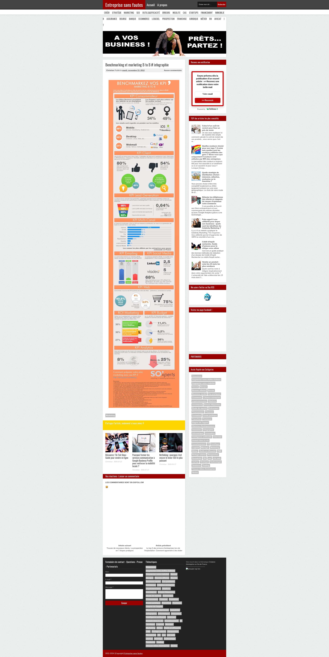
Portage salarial (199, 455)
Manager (205, 448)
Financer (209, 412)
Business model (199, 394)
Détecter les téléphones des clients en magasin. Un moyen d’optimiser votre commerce (212, 200)
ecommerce (197, 405)
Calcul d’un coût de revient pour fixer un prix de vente (211, 128)
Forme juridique (210, 415)
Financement (207, 12)
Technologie (215, 462)
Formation (196, 415)
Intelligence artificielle (202, 437)
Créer (106, 12)
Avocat (217, 18)
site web (217, 458)
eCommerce (144, 18)
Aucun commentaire (173, 70)
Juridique (193, 18)
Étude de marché (199, 408)
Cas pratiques (214, 394)
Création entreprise (211, 397)
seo (209, 458)
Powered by (201, 109)
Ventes (195, 472)
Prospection (168, 18)
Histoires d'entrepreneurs (203, 426)
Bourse (123, 18)
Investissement (198, 444)
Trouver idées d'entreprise (203, 469)
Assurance (112, 18)
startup (195, 462)
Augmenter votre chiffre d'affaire (206, 380)
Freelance (207, 419)
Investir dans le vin (200, 440)
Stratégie (116, 12)
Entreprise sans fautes (124, 4)
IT (208, 444)
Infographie (208, 430)
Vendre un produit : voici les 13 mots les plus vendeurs (211, 264)
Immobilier (196, 430)
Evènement (214, 408)
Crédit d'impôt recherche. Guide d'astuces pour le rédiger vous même (210, 245)
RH (210, 18)
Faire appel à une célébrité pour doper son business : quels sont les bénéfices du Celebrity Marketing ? (211, 223)
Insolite (176, 12)
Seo (138, 12)
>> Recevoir (207, 100)
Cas (184, 12)
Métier (204, 18)
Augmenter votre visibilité (203, 383)
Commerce (196, 397)
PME (219, 451)
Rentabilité (197, 458)
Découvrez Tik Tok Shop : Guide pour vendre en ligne (116, 456)
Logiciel (156, 18)
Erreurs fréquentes (212, 405)
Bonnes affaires (199, 390)
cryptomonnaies (199, 401)
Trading (206, 465)
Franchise (182, 18)
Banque (132, 18)
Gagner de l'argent (200, 422)
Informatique (197, 433)
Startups (193, 12)
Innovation (210, 433)
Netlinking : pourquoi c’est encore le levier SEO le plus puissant (170, 457)
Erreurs (166, 12)
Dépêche (212, 401)
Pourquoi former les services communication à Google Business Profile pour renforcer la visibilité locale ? (143, 460)
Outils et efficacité (207, 451)
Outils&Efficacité (151, 12)
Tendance (196, 465)
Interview (217, 437)
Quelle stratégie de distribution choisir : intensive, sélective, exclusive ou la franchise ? (211, 177)
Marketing (129, 12)
